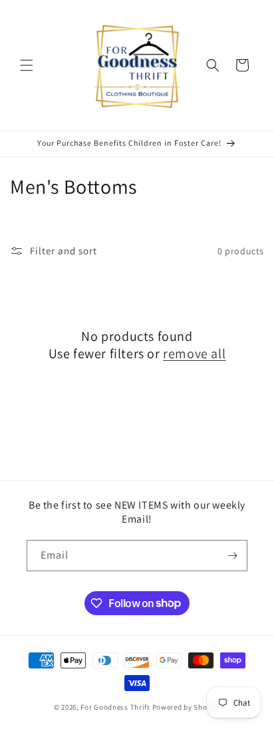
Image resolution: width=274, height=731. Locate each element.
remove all (194, 353)
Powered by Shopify (186, 707)
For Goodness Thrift (115, 707)
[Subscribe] (232, 555)
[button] (26, 65)
